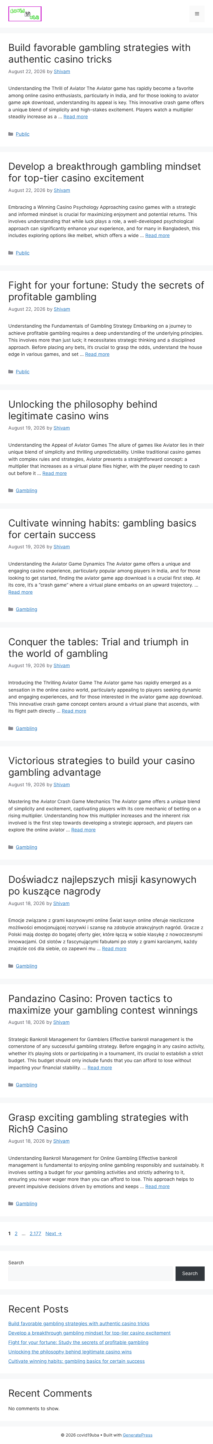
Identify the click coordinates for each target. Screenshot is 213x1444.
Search (16, 1262)
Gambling (26, 490)
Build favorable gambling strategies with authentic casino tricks (99, 53)
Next (53, 1233)
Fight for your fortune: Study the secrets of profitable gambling (78, 1342)
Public (22, 134)
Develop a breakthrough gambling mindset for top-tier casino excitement (104, 172)
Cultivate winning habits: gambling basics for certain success (76, 1361)
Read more (76, 116)
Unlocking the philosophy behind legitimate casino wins (83, 410)
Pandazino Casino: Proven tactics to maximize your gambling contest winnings (103, 1004)
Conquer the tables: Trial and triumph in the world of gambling (98, 647)
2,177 (35, 1233)
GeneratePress (138, 1435)
